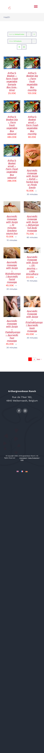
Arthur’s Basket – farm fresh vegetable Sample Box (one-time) (12, 81)
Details (9, 67)
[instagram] (25, 410)
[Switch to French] (22, 471)
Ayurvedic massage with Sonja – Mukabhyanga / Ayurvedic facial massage (13, 272)
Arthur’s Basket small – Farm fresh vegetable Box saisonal (12, 169)
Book (32, 151)
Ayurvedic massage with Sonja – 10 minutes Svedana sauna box (12, 225)
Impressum (23, 458)
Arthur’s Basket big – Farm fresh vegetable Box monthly (32, 81)
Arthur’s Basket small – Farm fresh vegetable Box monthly (32, 125)
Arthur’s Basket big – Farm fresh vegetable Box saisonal (12, 125)
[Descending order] (34, 34)
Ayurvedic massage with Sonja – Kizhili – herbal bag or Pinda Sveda (32, 179)
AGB (22, 460)
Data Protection (33, 458)
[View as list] (24, 47)
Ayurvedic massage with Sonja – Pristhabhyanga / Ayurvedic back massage (34, 321)
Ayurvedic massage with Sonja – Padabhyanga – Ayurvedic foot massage (12, 330)
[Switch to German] (26, 471)
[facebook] (19, 410)
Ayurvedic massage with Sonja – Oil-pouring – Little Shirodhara (32, 265)
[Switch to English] (17, 471)
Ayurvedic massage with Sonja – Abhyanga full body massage (32, 223)
